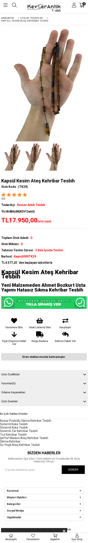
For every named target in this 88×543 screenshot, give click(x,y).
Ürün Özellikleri (10, 374)
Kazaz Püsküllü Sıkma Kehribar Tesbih (25, 420)
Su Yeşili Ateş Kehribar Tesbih (20, 445)
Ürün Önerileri (9, 401)
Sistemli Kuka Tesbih (14, 424)
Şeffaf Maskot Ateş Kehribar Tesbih (24, 438)
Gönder (73, 469)
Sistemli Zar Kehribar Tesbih (19, 431)
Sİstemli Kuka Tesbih (14, 427)
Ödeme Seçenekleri (13, 392)
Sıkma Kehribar (10, 441)
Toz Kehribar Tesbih (13, 434)
